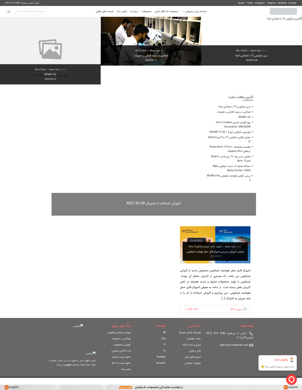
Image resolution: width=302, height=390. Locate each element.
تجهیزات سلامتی (193, 363)
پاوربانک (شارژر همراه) (190, 332)
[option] (251, 41)
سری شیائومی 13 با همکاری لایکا (252, 56)
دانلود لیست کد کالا (121, 363)
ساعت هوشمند (193, 339)
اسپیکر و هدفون (203, 246)
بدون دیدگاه (236, 309)
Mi (164, 332)
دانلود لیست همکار (121, 357)
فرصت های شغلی (104, 11)
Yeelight (161, 357)
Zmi (163, 339)
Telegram (271, 3)
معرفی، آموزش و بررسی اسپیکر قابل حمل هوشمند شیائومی (215, 252)
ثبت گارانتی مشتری (121, 351)
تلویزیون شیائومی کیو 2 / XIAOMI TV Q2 (230, 132)
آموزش (219, 246)
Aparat (241, 3)
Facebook (282, 3)
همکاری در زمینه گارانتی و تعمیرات (151, 56)
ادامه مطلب (191, 309)
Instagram (260, 3)
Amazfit (161, 363)
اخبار (245, 50)
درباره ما (134, 11)
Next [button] (8, 50)
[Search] (8, 11)
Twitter (249, 3)
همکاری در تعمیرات (121, 339)
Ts (164, 351)
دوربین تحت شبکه (192, 345)
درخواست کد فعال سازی (167, 11)
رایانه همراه (256, 50)
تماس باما (126, 369)
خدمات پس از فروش (196, 11)
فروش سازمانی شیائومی (119, 332)
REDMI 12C (50, 74)
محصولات (146, 11)
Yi (165, 345)
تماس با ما (122, 11)
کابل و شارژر (195, 351)
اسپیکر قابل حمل (193, 357)
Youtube (292, 3)
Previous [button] (293, 50)
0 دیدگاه (239, 50)
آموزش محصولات (122, 345)
